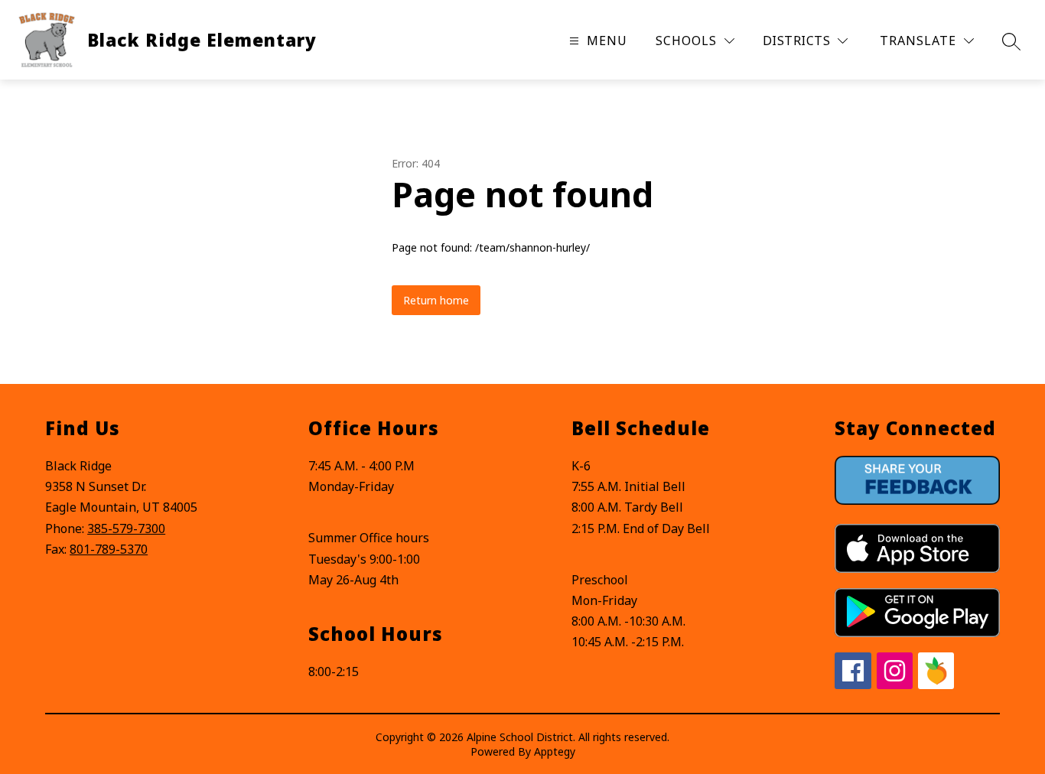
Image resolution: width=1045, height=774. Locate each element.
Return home (436, 300)
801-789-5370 (109, 549)
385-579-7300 (126, 528)
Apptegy (554, 751)
